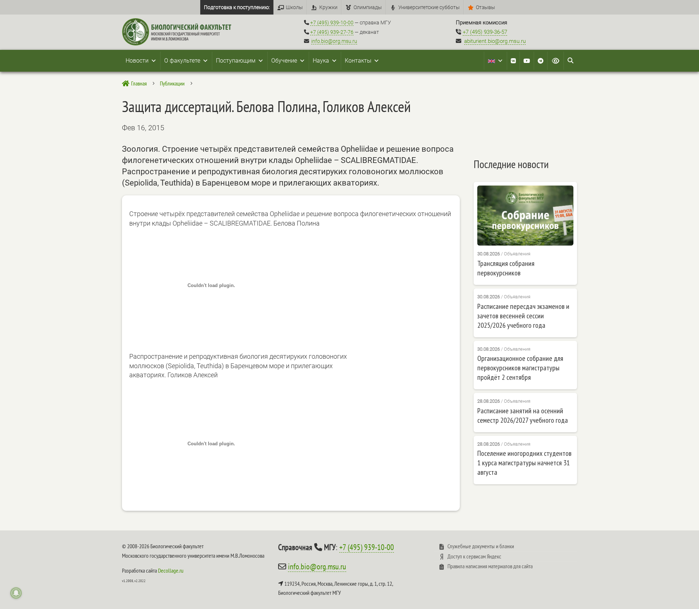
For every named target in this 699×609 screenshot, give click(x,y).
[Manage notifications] (16, 593)
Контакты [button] (358, 60)
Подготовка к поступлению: (237, 7)
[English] (495, 61)
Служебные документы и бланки (480, 546)
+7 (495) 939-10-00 (332, 22)
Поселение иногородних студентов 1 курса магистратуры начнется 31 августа (524, 463)
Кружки (328, 7)
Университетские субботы (429, 7)
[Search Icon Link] (570, 61)
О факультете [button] (182, 60)
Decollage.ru (170, 570)
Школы (294, 7)
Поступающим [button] (236, 60)
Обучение (284, 60)
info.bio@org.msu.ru (334, 41)
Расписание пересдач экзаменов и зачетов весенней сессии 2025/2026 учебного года (523, 316)
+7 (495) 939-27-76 (332, 32)
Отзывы (485, 7)
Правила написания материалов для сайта (490, 566)
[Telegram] (540, 61)
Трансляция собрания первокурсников (505, 268)
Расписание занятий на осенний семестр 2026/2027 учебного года (522, 415)
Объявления (517, 253)
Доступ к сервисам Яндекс (474, 556)
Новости (137, 60)
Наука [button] (321, 60)
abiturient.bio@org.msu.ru (495, 41)
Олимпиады (368, 7)
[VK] (513, 61)
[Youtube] (527, 61)
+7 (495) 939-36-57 (485, 32)
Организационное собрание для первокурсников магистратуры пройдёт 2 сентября (520, 368)
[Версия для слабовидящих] (556, 61)
